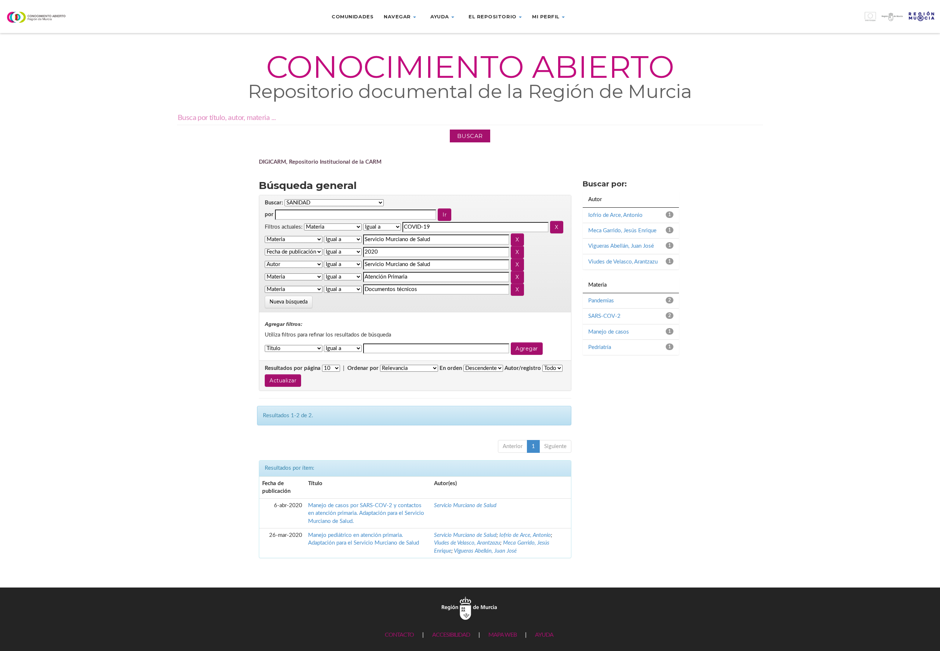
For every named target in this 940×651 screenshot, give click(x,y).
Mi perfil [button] (546, 16)
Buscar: (274, 203)
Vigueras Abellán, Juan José (485, 551)
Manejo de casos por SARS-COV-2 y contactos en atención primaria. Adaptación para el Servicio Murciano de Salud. (366, 513)
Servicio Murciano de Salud (465, 505)
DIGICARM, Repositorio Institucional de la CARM (320, 162)
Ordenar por (363, 368)
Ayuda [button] (440, 16)
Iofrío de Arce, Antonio (525, 535)
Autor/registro (523, 368)
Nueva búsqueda (289, 302)
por (269, 214)
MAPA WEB (502, 635)
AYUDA (544, 635)
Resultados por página (293, 368)
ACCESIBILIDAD (451, 635)
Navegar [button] (398, 16)
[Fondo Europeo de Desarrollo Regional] (822, 20)
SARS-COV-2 (604, 316)
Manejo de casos (608, 332)
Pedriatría (599, 347)
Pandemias (601, 300)
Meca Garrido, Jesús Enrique (622, 230)
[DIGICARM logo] (78, 17)
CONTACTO (399, 635)
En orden (451, 368)
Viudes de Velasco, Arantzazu (467, 543)
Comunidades (352, 16)
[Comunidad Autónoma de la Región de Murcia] (469, 608)
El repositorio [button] (493, 16)
